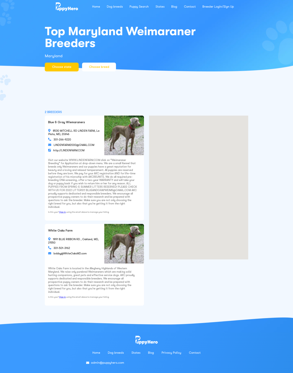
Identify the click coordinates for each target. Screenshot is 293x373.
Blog (174, 6)
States (159, 6)
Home (96, 6)
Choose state (61, 67)
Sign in (62, 212)
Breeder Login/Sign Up (218, 6)
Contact (190, 6)
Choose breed (99, 67)
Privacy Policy (171, 352)
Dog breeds (115, 6)
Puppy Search (139, 6)
